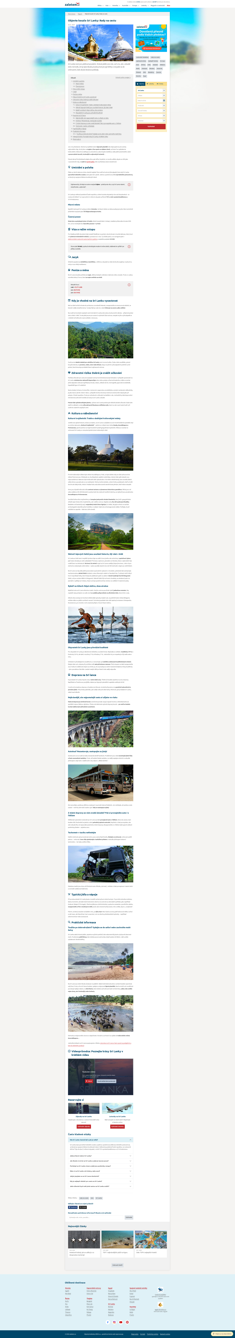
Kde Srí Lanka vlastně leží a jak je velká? (84, 1140)
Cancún (158, 72)
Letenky (144, 5)
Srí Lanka (99, 1198)
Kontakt (142, 1334)
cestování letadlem (142, 57)
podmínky (89, 1077)
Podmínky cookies (152, 1334)
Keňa (137, 68)
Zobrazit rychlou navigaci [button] (122, 77)
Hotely (161, 84)
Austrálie (125, 5)
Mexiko (138, 76)
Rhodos (152, 68)
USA (144, 72)
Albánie (162, 65)
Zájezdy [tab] (141, 84)
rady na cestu (84, 1198)
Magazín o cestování (158, 5)
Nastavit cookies (165, 1334)
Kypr (144, 76)
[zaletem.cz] (72, 4)
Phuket (138, 72)
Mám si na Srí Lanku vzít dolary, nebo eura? (85, 1171)
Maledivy (151, 72)
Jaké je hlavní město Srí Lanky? (81, 1156)
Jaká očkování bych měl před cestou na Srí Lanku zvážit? (89, 1186)
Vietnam (144, 68)
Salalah (155, 65)
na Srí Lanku (90, 162)
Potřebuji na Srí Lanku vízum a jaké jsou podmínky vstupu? (90, 1166)
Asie (107, 5)
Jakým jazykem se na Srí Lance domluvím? (84, 1176)
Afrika (100, 5)
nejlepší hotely (153, 61)
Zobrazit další (117, 1265)
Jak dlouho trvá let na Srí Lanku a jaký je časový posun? (89, 1161)
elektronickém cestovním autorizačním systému (82, 239)
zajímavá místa (141, 61)
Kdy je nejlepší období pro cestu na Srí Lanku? (86, 1181)
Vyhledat (129, 1217)
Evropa (134, 5)
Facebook (74, 1207)
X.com (84, 1207)
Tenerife (159, 68)
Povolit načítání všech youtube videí (106, 1081)
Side (149, 65)
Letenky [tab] (151, 84)
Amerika (115, 5)
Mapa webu (134, 1334)
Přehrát (90, 1081)
